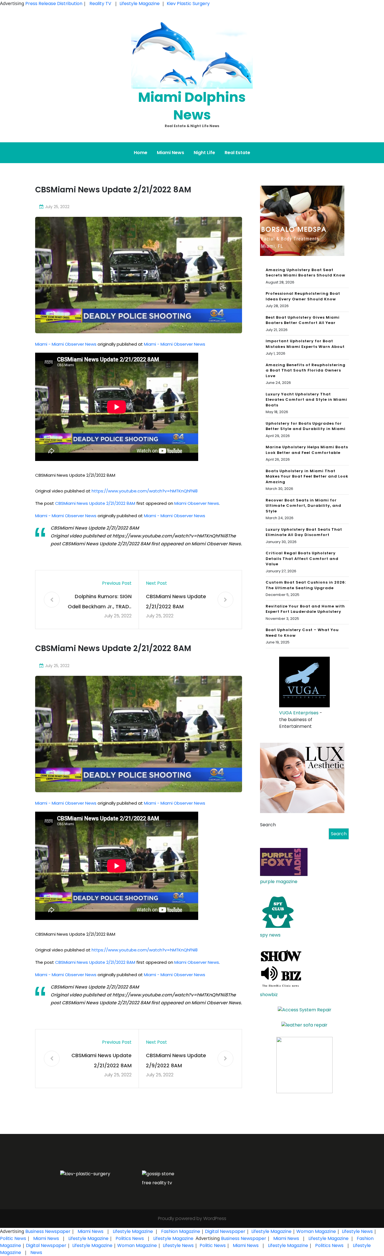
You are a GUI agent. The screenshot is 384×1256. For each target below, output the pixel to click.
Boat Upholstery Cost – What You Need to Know (302, 632)
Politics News (129, 1238)
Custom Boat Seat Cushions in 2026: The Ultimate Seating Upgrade (306, 585)
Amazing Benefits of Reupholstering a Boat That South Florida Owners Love (305, 370)
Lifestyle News (357, 1231)
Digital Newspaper (225, 1231)
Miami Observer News (196, 503)
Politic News (13, 1238)
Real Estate (237, 152)
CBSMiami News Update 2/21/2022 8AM (95, 503)
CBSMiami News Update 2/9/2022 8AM (176, 1060)
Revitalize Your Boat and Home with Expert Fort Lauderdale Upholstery (305, 609)
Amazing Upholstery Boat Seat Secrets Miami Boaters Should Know (305, 272)
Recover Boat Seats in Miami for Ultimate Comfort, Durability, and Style (303, 506)
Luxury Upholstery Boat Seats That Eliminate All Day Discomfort (304, 532)
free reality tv (157, 1183)
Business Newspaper (48, 1231)
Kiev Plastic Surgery (188, 3)
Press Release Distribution (54, 3)
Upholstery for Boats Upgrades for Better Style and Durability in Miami (305, 426)
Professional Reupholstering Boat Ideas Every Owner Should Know (303, 296)
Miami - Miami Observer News (65, 344)
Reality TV (100, 3)
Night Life (204, 152)
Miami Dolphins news (192, 106)
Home (140, 152)
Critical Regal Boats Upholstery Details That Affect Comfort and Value (302, 558)
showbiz (269, 994)
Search (268, 824)
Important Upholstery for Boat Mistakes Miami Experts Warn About (305, 343)
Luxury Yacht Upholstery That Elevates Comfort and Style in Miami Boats (306, 399)
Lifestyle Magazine (139, 3)
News (35, 1252)
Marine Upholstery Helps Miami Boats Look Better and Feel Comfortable (307, 449)
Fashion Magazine (180, 1231)
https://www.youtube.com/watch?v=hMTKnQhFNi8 (145, 491)
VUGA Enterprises (299, 713)
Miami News (170, 152)
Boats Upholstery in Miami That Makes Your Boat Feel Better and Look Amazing (307, 476)
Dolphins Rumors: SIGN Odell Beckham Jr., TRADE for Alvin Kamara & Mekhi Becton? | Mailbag (100, 602)
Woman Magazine (316, 1231)
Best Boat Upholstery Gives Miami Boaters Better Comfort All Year (303, 320)
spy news (270, 935)
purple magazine (278, 881)
